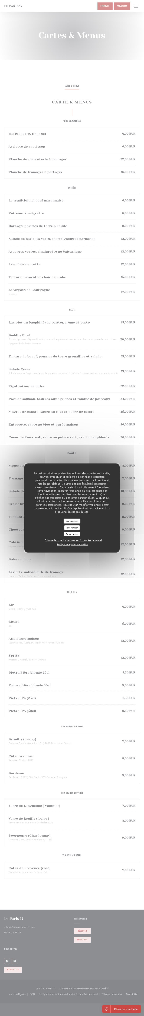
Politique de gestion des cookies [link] (72, 544)
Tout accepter (72, 521)
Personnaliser (72, 534)
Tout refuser (72, 527)
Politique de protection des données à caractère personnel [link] (73, 540)
